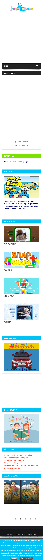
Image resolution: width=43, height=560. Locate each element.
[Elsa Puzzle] (21, 312)
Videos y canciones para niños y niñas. (18, 455)
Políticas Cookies (32, 534)
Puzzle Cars (20, 145)
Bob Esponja (23, 142)
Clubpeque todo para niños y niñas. (17, 457)
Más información (26, 558)
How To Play (9, 156)
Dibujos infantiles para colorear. (15, 463)
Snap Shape (8, 270)
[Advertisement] (21, 39)
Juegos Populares (11, 475)
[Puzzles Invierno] (21, 234)
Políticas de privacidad (20, 534)
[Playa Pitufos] (22, 188)
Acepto (14, 558)
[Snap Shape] (21, 260)
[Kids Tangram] (21, 286)
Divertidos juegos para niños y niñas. (17, 465)
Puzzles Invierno (10, 244)
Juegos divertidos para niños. (15, 460)
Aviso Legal (9, 534)
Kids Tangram (9, 296)
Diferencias (10, 511)
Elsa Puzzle (8, 322)
